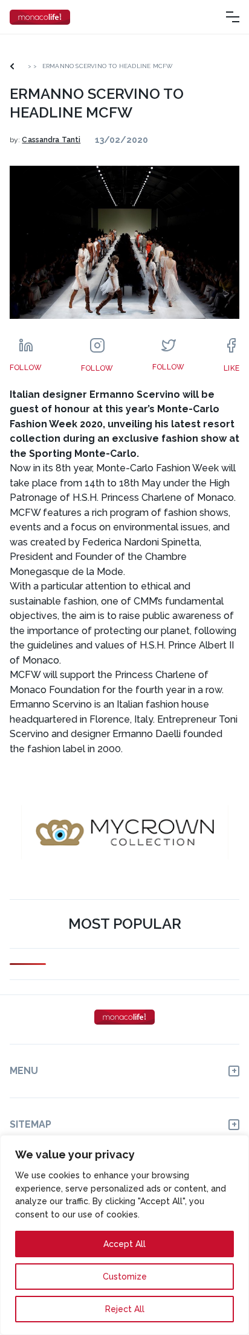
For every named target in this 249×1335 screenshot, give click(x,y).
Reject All (124, 1309)
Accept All (124, 1244)
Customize (125, 1276)
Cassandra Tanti (51, 140)
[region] (124, 1235)
